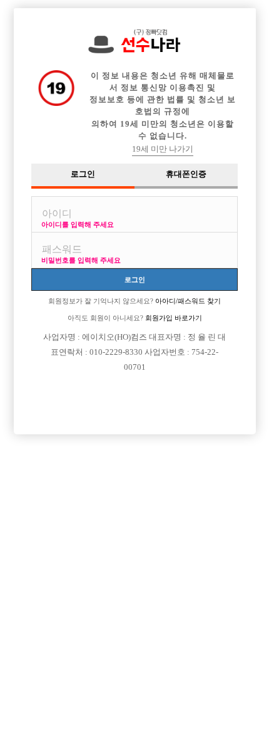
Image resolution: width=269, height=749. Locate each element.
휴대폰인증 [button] (186, 174)
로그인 (134, 279)
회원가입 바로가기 (172, 318)
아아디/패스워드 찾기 (187, 301)
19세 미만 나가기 (162, 149)
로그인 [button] (83, 174)
